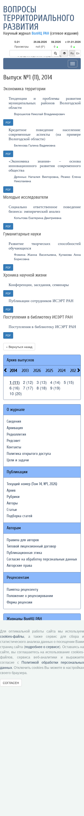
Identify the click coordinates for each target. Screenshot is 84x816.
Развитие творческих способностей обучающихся (45, 246)
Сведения (14, 421)
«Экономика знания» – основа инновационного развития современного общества (45, 165)
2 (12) (28, 382)
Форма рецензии (19, 602)
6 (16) (14, 388)
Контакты (14, 447)
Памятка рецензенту (22, 589)
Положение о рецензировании (30, 596)
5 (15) (69, 382)
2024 (61, 370)
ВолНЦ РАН (40, 33)
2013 (25, 370)
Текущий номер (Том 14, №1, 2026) (32, 484)
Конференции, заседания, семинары (39, 284)
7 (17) (28, 388)
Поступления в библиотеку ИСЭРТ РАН (42, 326)
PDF (8, 122)
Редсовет (13, 440)
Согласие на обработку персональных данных (42, 559)
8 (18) (42, 388)
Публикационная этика (24, 552)
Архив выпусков (20, 359)
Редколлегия (16, 434)
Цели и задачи (18, 460)
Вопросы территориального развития (38, 18)
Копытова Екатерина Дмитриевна (37, 218)
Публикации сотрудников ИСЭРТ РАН (41, 300)
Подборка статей (19, 516)
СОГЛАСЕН (11, 683)
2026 (37, 370)
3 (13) (42, 382)
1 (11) (14, 382)
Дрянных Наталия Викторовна (36, 176)
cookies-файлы (12, 636)
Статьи (12, 509)
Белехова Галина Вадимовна (34, 145)
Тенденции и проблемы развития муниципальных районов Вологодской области (45, 103)
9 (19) (55, 388)
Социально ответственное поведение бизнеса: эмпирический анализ (45, 209)
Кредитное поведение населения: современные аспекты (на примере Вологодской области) (45, 134)
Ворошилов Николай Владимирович (39, 114)
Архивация (15, 428)
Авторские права (19, 565)
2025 (49, 370)
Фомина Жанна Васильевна (35, 254)
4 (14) (55, 382)
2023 (74, 370)
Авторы (12, 503)
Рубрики (13, 496)
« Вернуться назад (19, 346)
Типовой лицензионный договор (31, 546)
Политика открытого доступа (29, 453)
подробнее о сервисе (42, 647)
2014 (13, 370)
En (77, 53)
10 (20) (15, 393)
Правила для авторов (23, 540)
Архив (11, 490)
